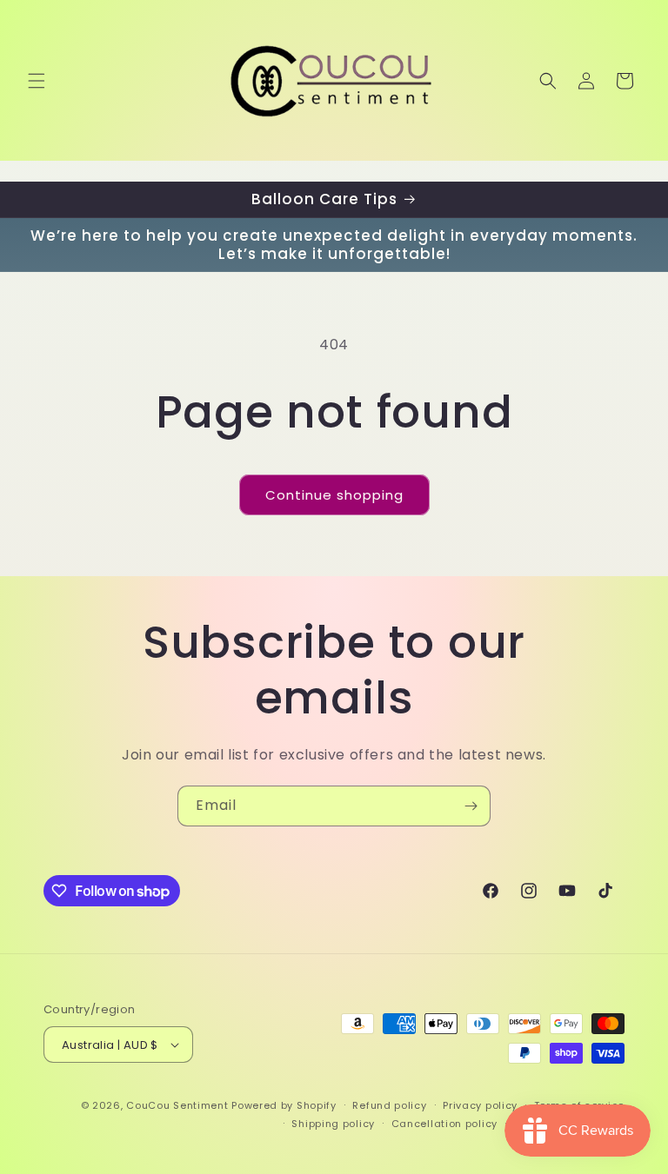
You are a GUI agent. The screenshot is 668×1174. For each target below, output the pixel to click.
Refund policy (389, 1105)
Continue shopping (334, 495)
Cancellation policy (444, 1124)
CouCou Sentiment (177, 1105)
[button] (36, 81)
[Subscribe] (470, 806)
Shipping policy (333, 1124)
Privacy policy (480, 1105)
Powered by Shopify (284, 1105)
